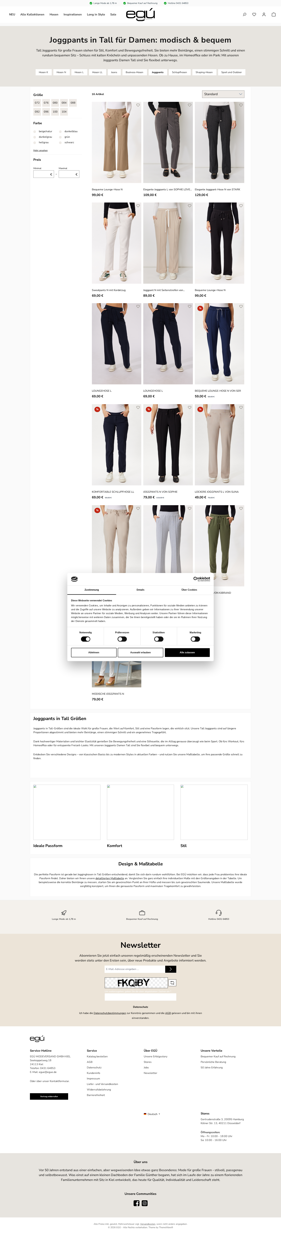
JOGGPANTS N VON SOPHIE (160, 492)
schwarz (69, 142)
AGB (168, 1013)
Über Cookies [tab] (189, 590)
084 (64, 103)
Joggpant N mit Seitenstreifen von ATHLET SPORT (163, 290)
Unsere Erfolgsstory (155, 1056)
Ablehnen (93, 652)
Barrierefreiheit (96, 1095)
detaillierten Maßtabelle (109, 878)
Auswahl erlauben (140, 652)
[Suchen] (244, 14)
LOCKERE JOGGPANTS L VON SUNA (217, 492)
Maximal (68, 172)
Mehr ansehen (40, 150)
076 (46, 103)
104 (64, 112)
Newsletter (150, 1073)
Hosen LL (97, 72)
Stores (148, 1062)
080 (55, 103)
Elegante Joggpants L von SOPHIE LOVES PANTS (167, 189)
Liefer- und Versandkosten (102, 1084)
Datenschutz (94, 1067)
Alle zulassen (187, 652)
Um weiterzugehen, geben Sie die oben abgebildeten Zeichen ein (138, 991)
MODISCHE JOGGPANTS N (108, 694)
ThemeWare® (166, 1227)
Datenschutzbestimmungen (110, 1013)
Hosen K (43, 72)
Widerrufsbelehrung (99, 1089)
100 (55, 112)
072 (37, 103)
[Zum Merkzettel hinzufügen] (138, 105)
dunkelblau (71, 131)
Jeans (114, 72)
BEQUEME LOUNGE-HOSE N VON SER (218, 390)
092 (37, 112)
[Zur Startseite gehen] (140, 14)
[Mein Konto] (264, 14)
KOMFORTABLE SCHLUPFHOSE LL (113, 492)
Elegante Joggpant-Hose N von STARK (217, 189)
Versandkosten (147, 1224)
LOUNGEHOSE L (102, 390)
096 (46, 112)
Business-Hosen (134, 72)
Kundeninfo (93, 1073)
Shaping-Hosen (204, 72)
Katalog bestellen (97, 1056)
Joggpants (157, 72)
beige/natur (45, 131)
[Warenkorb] (274, 14)
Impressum (93, 1078)
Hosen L (79, 72)
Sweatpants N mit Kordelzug (109, 290)
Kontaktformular (59, 1081)
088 (73, 103)
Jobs (146, 1067)
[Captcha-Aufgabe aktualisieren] (172, 982)
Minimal (42, 172)
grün (67, 137)
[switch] (122, 639)
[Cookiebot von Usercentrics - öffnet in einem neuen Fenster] (196, 579)
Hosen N (61, 72)
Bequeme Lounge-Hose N (107, 189)
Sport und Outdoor (231, 72)
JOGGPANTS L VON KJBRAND (213, 593)
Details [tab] (141, 590)
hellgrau (44, 142)
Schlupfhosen (179, 72)
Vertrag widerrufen (49, 1096)
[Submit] (170, 969)
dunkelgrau (45, 137)
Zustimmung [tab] (92, 590)
